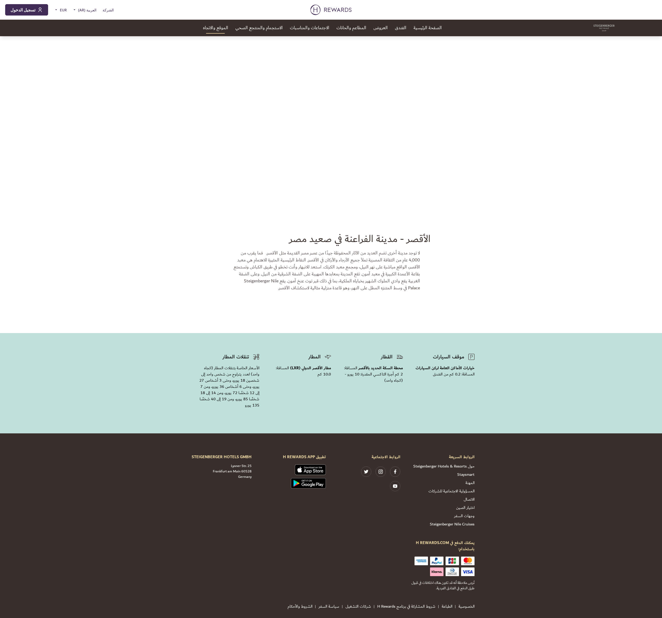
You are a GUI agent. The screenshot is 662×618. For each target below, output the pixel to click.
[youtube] (395, 486)
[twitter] (366, 471)
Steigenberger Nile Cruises (452, 524)
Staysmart (466, 474)
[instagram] (380, 471)
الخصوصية (466, 607)
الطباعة (447, 607)
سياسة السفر (329, 607)
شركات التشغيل (358, 607)
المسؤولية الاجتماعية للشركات (451, 491)
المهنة (470, 482)
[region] (331, 113)
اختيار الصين (465, 507)
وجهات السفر (464, 516)
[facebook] (395, 471)
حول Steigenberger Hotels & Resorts (444, 466)
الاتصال (469, 499)
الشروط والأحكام (300, 607)
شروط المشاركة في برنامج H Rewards (406, 607)
